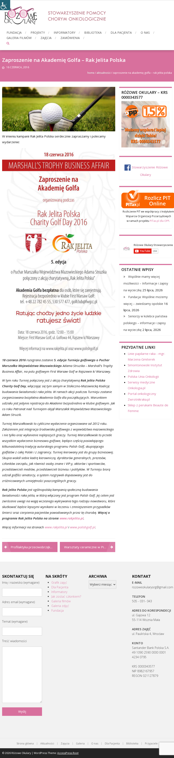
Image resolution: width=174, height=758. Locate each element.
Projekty (38, 33)
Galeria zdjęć (60, 606)
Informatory (64, 33)
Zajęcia (46, 38)
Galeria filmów (19, 38)
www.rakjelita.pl (71, 518)
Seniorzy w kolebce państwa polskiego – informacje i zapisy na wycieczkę (145, 323)
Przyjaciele (151, 743)
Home (90, 73)
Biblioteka (93, 33)
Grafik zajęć (59, 582)
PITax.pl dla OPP (159, 221)
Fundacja (14, 33)
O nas (145, 33)
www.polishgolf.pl (82, 527)
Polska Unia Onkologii (143, 376)
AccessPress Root (68, 753)
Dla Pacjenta (121, 33)
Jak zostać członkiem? (66, 596)
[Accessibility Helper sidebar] (5, 5)
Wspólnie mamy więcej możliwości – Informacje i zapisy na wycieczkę (145, 283)
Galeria (80, 743)
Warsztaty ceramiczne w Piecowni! (89, 547)
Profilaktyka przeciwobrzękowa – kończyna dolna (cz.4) (34, 547)
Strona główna (25, 743)
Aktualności (104, 73)
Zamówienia (70, 38)
